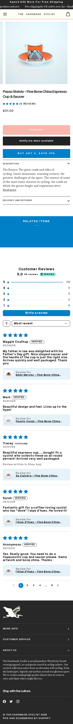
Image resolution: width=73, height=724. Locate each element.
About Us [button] (10, 650)
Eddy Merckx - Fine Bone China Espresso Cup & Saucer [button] (37, 375)
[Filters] (6, 323)
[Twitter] (11, 701)
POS (6, 718)
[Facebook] (4, 701)
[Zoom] (12, 77)
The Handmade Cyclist (23, 715)
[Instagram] (17, 701)
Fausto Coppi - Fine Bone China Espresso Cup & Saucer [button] (38, 421)
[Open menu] (8, 14)
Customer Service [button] (16, 639)
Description (11, 164)
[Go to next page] (59, 585)
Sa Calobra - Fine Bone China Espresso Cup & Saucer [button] (36, 476)
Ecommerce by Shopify (33, 718)
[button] (11, 103)
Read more (9, 190)
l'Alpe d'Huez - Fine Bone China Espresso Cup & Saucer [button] (38, 522)
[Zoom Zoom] (36, 53)
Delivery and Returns (17, 200)
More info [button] (10, 629)
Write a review (36, 313)
